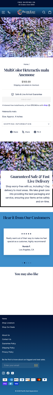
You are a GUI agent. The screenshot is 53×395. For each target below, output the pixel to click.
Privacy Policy (7, 352)
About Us (6, 335)
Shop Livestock (8, 323)
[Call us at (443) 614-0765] (9, 12)
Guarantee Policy (9, 343)
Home (26, 64)
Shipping (17, 85)
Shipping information (18, 124)
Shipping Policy (8, 348)
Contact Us (6, 339)
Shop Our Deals (8, 327)
